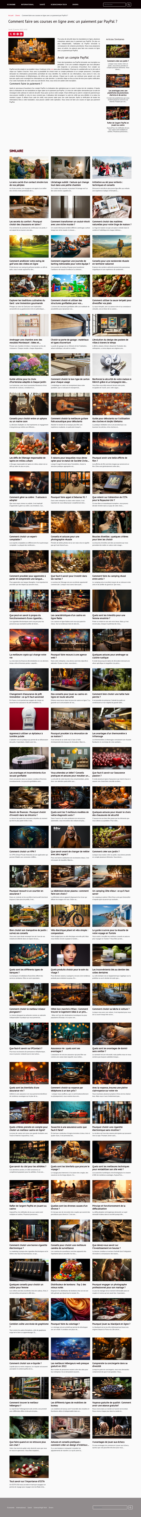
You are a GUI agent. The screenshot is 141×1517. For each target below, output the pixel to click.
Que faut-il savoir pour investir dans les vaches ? (69, 577)
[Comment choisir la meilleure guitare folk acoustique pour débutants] (70, 404)
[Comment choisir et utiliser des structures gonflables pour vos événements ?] (70, 285)
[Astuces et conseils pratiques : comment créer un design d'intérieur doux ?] (70, 1427)
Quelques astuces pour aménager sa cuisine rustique (110, 656)
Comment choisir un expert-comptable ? (23, 538)
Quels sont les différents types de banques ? (26, 971)
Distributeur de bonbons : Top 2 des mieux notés (68, 1286)
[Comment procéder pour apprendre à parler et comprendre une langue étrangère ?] (29, 561)
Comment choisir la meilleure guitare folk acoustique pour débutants (69, 420)
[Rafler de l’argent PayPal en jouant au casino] (117, 113)
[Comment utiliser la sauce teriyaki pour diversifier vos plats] (112, 285)
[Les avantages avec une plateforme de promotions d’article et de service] (117, 81)
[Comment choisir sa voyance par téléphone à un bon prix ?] (70, 1073)
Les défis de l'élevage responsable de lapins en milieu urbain (27, 459)
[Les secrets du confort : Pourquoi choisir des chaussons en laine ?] (29, 207)
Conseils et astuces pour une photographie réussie (65, 538)
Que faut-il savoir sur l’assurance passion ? (108, 774)
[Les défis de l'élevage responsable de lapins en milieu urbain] (29, 443)
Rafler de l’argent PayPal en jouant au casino (118, 124)
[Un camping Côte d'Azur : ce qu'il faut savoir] (112, 876)
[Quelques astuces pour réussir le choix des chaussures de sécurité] (112, 797)
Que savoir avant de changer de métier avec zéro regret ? (70, 853)
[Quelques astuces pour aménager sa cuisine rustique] (112, 640)
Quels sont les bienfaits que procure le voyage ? (70, 1168)
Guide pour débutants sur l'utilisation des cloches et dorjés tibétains (111, 420)
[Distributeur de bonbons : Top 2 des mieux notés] (70, 1270)
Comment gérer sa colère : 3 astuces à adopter (28, 499)
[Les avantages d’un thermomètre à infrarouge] (112, 718)
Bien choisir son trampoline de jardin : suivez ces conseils (28, 932)
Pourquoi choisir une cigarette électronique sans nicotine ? (107, 1128)
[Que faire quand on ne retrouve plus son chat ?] (29, 1427)
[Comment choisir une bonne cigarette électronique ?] (29, 1230)
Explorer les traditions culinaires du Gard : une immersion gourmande (27, 302)
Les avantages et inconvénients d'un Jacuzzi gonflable (27, 774)
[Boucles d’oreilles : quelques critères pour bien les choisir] (112, 522)
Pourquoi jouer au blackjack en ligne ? (111, 1323)
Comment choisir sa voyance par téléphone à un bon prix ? (67, 1089)
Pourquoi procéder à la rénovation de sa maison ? (69, 735)
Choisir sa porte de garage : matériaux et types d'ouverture (69, 341)
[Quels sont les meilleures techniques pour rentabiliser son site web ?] (112, 1152)
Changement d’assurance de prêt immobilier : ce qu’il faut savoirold (26, 695)
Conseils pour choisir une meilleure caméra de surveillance (68, 1246)
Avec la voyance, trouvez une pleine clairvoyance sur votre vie (110, 1089)
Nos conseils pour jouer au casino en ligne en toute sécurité (69, 695)
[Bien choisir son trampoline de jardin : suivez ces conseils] (29, 915)
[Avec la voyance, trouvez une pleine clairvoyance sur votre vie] (112, 1073)
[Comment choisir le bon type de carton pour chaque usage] (70, 364)
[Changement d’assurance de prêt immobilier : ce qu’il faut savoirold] (29, 679)
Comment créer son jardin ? (118, 61)
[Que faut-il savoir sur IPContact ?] (29, 1033)
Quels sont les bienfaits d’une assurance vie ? (24, 1089)
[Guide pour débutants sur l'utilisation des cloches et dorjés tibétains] (112, 404)
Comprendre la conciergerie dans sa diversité (109, 1365)
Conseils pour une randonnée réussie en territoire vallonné (110, 262)
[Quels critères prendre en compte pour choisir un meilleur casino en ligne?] (29, 1112)
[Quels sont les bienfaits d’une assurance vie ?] (29, 1073)
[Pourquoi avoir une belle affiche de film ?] (112, 443)
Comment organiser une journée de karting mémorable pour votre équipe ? (70, 262)
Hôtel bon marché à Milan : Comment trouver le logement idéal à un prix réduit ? (69, 1011)
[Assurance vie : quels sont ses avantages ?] (70, 1033)
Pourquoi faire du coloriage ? (65, 1323)
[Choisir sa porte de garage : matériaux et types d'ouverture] (70, 325)
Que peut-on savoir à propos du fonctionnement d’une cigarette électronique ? (25, 618)
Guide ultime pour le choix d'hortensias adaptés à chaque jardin (27, 380)
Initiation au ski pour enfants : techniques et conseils (107, 183)
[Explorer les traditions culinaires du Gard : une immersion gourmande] (29, 285)
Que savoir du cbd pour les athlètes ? (27, 1166)
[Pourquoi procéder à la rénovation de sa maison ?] (70, 718)
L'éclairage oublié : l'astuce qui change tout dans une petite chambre (70, 183)
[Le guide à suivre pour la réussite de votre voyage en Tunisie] (112, 915)
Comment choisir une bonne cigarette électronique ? (28, 1246)
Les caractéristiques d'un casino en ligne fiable (68, 617)
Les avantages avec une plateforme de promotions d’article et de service (118, 92)
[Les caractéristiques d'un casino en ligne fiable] (70, 600)
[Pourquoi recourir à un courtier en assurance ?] (29, 876)
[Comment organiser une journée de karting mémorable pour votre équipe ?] (70, 246)
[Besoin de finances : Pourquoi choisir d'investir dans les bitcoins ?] (29, 797)
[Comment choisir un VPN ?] (29, 837)
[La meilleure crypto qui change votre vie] (29, 640)
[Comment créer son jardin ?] (117, 51)
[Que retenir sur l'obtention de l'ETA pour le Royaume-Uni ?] (112, 482)
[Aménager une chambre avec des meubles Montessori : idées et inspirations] (29, 325)
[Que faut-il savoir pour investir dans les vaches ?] (70, 561)
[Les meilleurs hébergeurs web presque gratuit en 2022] (70, 1348)
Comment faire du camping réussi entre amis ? (109, 577)
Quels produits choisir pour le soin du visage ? (69, 971)
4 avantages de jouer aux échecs (108, 1441)
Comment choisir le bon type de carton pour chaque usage (70, 380)
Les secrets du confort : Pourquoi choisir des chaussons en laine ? (25, 223)
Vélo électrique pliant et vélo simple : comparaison (69, 932)
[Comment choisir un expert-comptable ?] (29, 522)
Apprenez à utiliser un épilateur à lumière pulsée (26, 735)
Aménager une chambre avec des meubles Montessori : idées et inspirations (25, 342)
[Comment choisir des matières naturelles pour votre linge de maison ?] (112, 207)
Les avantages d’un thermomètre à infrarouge (109, 735)
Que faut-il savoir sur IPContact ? (25, 1048)
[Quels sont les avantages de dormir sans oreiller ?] (112, 1033)
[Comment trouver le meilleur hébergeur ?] (29, 1388)
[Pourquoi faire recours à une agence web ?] (70, 640)
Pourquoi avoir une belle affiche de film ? (109, 459)
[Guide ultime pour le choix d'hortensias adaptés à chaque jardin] (29, 364)
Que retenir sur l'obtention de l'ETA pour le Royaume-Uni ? (109, 499)
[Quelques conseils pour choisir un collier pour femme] (29, 1270)
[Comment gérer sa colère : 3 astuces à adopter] (29, 482)
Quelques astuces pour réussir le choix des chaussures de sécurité (111, 813)
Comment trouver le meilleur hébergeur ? (23, 1404)
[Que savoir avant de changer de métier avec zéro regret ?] (70, 837)
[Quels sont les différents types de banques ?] (29, 955)
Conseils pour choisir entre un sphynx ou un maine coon (28, 420)
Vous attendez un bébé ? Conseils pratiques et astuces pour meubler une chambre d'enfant (70, 775)
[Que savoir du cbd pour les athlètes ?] (29, 1152)
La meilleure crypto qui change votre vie (27, 656)
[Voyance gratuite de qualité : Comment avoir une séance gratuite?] (112, 1388)
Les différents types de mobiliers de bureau (68, 1404)
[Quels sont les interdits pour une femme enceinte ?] (112, 600)
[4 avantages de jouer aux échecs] (112, 1427)
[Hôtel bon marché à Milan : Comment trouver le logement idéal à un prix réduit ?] (70, 994)
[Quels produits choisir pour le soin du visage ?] (70, 955)
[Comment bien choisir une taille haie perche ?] (112, 679)
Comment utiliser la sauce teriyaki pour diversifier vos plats (111, 302)
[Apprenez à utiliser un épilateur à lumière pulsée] (29, 718)
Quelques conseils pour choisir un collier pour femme (26, 1286)
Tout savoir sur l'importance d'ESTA (27, 1481)
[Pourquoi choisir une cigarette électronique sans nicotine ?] (112, 1112)
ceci (52, 69)
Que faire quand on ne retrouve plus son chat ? (27, 1443)
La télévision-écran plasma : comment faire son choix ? (70, 892)
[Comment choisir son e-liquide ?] (29, 1348)
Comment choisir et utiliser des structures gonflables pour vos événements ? (66, 303)
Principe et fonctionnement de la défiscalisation (108, 1207)
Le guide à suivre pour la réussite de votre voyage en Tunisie (110, 932)
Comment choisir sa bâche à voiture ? (110, 1008)
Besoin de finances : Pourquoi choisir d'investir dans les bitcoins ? (27, 813)
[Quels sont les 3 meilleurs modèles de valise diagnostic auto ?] (70, 797)
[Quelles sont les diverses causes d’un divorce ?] (70, 1191)
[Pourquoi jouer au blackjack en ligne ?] (112, 1309)
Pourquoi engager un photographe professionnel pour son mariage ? (109, 1286)
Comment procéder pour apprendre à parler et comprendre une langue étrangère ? (27, 578)
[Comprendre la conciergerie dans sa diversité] (112, 1348)
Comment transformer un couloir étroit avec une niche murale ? (70, 223)
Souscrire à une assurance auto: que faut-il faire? (69, 1128)
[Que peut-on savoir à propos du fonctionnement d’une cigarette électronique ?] (29, 600)
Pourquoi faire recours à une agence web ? (69, 656)
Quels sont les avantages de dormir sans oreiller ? (109, 1050)
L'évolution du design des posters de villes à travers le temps (110, 341)
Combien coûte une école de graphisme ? (29, 1325)
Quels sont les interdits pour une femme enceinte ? (108, 617)
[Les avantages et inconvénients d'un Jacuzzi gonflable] (29, 758)
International (27, 4)
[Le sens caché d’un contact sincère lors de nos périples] (29, 167)
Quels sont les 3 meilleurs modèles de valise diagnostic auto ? (70, 813)
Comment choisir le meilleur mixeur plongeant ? (27, 1010)
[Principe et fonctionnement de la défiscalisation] (112, 1191)
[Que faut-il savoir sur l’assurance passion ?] (112, 758)
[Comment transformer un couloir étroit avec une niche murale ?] (70, 207)
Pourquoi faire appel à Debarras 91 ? (69, 497)
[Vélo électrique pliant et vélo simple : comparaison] (70, 915)
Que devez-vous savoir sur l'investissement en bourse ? (106, 1246)
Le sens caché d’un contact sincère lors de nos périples (28, 183)
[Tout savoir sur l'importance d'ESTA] (29, 1467)
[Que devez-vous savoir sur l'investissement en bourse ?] (112, 1230)
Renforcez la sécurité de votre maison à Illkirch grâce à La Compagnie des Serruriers (111, 382)
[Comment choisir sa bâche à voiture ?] (112, 994)
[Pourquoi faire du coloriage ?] (70, 1309)
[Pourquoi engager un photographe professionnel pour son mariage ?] (112, 1270)
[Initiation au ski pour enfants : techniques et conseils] (112, 167)
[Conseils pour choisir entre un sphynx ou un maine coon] (29, 404)
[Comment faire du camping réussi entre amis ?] (112, 561)
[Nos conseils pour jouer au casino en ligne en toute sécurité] (70, 679)
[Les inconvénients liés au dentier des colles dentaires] (112, 955)
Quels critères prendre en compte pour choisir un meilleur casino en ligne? (28, 1128)
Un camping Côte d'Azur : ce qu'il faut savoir (110, 892)
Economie (11, 4)
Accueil (10, 15)
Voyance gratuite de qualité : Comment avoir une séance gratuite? (111, 1404)
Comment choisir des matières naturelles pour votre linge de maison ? (111, 223)
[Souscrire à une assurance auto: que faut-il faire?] (70, 1112)
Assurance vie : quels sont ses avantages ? (65, 1050)
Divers (75, 4)
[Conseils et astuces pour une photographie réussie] (70, 522)
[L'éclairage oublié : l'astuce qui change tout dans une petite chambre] (70, 167)
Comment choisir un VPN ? (22, 851)
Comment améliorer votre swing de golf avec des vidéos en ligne (26, 262)
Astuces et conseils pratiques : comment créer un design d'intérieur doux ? (69, 1444)
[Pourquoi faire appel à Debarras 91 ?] (70, 482)
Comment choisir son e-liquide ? (25, 1363)
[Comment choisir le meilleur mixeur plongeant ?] (29, 994)
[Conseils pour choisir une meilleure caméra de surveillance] (70, 1230)
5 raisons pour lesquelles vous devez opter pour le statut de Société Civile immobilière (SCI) (69, 460)
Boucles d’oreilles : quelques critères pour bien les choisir (110, 538)
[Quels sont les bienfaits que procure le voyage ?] (70, 1152)
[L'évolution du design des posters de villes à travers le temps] (112, 325)
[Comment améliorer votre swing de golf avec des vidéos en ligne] (29, 246)
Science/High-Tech (59, 4)
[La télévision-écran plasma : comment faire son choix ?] (70, 876)
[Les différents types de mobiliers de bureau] (70, 1388)
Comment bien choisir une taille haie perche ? (110, 695)
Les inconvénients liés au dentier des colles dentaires (110, 971)
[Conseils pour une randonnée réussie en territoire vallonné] (112, 246)
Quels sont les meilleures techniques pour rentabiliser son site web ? (110, 1168)
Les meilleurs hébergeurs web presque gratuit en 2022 (70, 1365)
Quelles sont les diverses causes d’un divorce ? (69, 1207)
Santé (42, 4)
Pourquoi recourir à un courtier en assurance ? (26, 892)
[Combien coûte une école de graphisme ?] (29, 1309)
